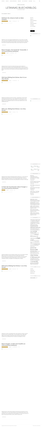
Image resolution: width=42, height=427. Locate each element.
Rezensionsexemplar (4, 80)
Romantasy (33, 251)
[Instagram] (38, 167)
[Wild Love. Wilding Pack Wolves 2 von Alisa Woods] (7, 144)
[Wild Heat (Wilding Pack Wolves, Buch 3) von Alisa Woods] (6, 89)
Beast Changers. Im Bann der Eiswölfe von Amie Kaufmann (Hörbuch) (13, 344)
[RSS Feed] (38, 170)
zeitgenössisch (32, 264)
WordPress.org (32, 273)
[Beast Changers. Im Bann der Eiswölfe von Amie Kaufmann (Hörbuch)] (7, 379)
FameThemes (38, 425)
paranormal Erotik (32, 245)
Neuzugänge (32, 24)
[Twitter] (35, 167)
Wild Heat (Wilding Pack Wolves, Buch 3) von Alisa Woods (14, 78)
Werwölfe (32, 259)
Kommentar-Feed (32, 271)
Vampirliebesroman (34, 258)
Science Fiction (33, 252)
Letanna (10, 80)
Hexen (32, 231)
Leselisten (35, 236)
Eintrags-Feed (32, 270)
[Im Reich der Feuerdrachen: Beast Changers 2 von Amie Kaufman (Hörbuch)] (7, 222)
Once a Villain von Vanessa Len (35, 185)
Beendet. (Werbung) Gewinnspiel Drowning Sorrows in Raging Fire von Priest (35, 200)
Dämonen (35, 222)
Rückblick (38, 251)
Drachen (34, 220)
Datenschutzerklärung (33, 20)
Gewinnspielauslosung (34, 228)
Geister (35, 224)
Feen (33, 224)
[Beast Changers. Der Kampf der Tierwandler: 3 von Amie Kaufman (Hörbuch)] (7, 59)
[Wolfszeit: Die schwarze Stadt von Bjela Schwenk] (7, 30)
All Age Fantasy (33, 219)
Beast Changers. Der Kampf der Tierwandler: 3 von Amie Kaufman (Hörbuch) (15, 50)
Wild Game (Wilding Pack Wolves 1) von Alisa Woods (14, 266)
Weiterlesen (4, 72)
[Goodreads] (32, 170)
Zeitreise (36, 264)
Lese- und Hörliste (32, 26)
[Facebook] (32, 167)
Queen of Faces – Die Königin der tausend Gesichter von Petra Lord (34, 192)
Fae (36, 223)
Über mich (31, 17)
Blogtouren (31, 19)
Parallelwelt (37, 244)
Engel (33, 223)
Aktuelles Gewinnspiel (33, 23)
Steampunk (37, 253)
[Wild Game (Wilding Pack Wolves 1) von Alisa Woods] (7, 301)
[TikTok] (35, 170)
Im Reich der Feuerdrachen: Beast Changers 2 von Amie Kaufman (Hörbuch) (14, 187)
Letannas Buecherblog (21, 7)
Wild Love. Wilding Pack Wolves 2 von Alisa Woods (14, 109)
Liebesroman (33, 238)
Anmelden (31, 268)
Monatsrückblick (36, 240)
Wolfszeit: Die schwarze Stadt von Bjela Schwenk (13, 18)
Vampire (37, 257)
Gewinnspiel (36, 227)
